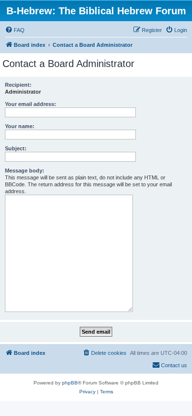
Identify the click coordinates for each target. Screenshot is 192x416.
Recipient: (18, 85)
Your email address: (30, 104)
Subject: (16, 148)
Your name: (19, 126)
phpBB (70, 382)
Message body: (24, 170)
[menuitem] (15, 30)
